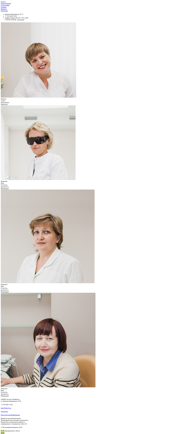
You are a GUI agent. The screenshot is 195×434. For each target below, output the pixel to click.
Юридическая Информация (10, 415)
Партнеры (4, 11)
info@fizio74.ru (6, 408)
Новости (4, 9)
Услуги (3, 2)
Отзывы (3, 7)
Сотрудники (5, 5)
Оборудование (6, 3)
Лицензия (4, 411)
